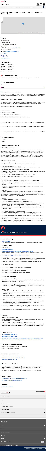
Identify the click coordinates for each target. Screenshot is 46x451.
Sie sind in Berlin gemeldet (7, 249)
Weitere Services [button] (4, 415)
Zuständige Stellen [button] (5, 409)
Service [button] (2, 425)
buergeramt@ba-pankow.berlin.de (12, 51)
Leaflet (18, 32)
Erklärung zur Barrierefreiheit (7, 406)
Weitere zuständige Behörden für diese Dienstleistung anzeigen (14, 378)
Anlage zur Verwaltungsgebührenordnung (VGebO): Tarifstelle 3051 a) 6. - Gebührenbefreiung (21, 339)
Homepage (4, 53)
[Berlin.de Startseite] (3, 1)
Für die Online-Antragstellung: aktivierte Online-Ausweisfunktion (15, 255)
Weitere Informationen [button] (6, 441)
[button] (44, 7)
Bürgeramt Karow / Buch (5, 8)
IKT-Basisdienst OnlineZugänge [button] (8, 412)
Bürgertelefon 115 (16, 47)
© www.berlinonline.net (41, 32)
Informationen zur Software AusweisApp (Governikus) (13, 357)
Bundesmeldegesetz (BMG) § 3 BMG (9, 336)
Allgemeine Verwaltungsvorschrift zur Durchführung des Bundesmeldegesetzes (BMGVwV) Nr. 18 (22, 338)
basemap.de (24, 32)
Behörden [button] (3, 428)
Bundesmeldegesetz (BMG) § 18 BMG (10, 334)
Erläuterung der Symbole (5, 58)
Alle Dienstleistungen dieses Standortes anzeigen (12, 380)
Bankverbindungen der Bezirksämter (9, 359)
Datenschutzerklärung (6, 403)
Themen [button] (2, 438)
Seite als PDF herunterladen (7, 386)
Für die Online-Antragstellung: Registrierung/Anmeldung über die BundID (17, 251)
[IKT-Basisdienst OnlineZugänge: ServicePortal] (6, 393)
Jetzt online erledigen (6, 241)
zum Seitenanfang (40, 391)
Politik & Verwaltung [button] (5, 432)
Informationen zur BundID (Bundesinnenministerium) (13, 356)
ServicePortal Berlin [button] (5, 396)
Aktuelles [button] (3, 435)
